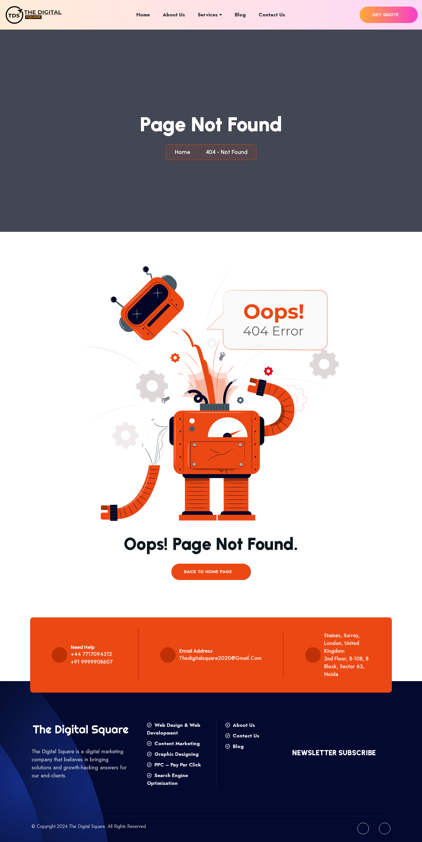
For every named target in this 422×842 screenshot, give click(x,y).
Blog (240, 14)
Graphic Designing (176, 754)
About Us (174, 14)
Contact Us (272, 14)
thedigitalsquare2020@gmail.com (220, 658)
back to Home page (208, 572)
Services (208, 14)
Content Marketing (176, 743)
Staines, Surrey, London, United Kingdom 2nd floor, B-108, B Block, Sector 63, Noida (346, 655)
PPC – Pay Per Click (177, 764)
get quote (386, 14)
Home (143, 14)
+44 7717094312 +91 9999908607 (92, 658)
